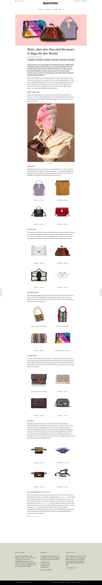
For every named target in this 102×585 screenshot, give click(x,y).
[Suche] (63, 9)
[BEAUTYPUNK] (51, 5)
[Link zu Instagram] (18, 1)
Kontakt (84, 1)
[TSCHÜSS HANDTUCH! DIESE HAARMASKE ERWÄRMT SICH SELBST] (1, 292)
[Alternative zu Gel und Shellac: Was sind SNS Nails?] (101, 292)
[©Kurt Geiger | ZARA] (51, 30)
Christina (40, 57)
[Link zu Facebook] (16, 1)
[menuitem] (41, 9)
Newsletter (78, 1)
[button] (31, 60)
